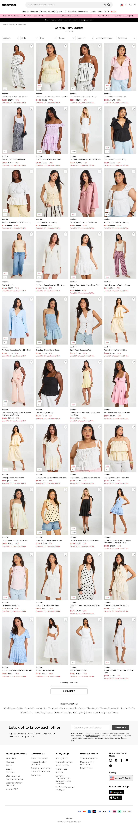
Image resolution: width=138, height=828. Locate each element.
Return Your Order (39, 758)
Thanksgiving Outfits (109, 708)
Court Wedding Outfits (74, 708)
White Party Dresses (43, 713)
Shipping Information (41, 768)
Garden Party (22, 24)
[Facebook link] (121, 760)
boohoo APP (12, 789)
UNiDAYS (10, 772)
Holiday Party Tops (63, 713)
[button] (122, 5)
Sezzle (9, 769)
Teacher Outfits (128, 708)
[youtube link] (127, 760)
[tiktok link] (110, 765)
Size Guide (11, 758)
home (4, 24)
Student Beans (13, 776)
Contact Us (36, 775)
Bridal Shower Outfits (13, 708)
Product (59, 772)
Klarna (9, 765)
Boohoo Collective (14, 779)
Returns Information (40, 772)
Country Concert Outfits (35, 708)
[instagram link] (110, 760)
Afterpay (10, 762)
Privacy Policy (62, 758)
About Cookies (62, 765)
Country (112, 773)
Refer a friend (86, 768)
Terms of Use (61, 769)
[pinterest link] (116, 760)
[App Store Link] (116, 795)
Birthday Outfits (55, 708)
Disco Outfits (92, 708)
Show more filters (104, 38)
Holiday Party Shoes (82, 713)
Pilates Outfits (26, 713)
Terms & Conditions (64, 762)
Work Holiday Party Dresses (105, 713)
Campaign (12, 24)
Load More (69, 691)
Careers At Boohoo (88, 758)
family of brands (92, 736)
